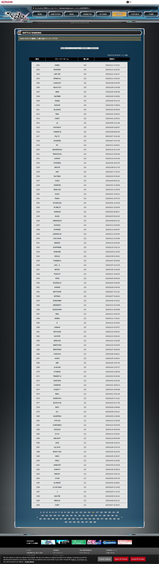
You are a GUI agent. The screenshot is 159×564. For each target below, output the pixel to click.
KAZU (57, 194)
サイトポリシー (58, 552)
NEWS (40, 14)
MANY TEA (57, 452)
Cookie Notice (29, 562)
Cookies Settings (105, 559)
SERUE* (57, 243)
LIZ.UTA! (57, 447)
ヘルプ (29, 550)
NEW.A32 (57, 341)
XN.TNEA (57, 176)
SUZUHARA (57, 309)
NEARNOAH (57, 150)
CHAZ (57, 181)
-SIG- (57, 172)
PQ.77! (57, 136)
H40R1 (57, 65)
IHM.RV (57, 474)
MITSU (57, 269)
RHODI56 (57, 70)
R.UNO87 (57, 483)
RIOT (57, 407)
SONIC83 (57, 185)
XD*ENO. (57, 296)
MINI (57, 92)
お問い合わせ (110, 552)
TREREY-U (57, 376)
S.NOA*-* (57, 389)
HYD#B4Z (57, 163)
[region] (79, 559)
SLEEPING (57, 416)
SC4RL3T (57, 207)
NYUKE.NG (57, 203)
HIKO (57, 456)
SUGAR (57, 105)
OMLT (57, 460)
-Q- (57, 123)
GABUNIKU (57, 425)
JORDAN (57, 212)
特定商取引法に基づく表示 (35, 552)
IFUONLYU (57, 283)
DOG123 (57, 429)
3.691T (57, 118)
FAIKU (57, 198)
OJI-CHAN (57, 238)
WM (57, 363)
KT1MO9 (57, 372)
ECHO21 (57, 225)
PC (57, 145)
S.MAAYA (57, 354)
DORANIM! (57, 301)
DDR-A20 (57, 189)
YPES (57, 278)
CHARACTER (87, 14)
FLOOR (151, 14)
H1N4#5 (57, 287)
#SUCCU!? (57, 87)
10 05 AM (57, 367)
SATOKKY (57, 127)
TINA (57, 114)
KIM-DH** (57, 438)
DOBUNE (57, 252)
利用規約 (56, 550)
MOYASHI (57, 332)
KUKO (57, 358)
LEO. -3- (57, 265)
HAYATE (57, 336)
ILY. (57, 412)
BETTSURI (57, 292)
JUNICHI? (57, 465)
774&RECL (57, 261)
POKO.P (57, 274)
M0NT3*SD (57, 345)
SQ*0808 (57, 96)
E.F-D (57, 434)
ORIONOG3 (57, 221)
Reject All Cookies (121, 559)
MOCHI (57, 167)
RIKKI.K (57, 500)
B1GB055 (57, 141)
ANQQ (57, 101)
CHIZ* (57, 505)
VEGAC (57, 256)
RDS (57, 314)
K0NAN (57, 327)
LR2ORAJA (57, 234)
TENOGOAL (57, 154)
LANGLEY (57, 83)
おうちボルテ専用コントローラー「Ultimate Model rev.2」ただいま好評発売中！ (62, 8)
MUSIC (71, 14)
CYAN (57, 478)
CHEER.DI (57, 132)
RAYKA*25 (57, 403)
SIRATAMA (57, 349)
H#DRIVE (57, 385)
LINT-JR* (57, 74)
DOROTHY (57, 398)
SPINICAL (57, 78)
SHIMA (57, 318)
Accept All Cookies (138, 559)
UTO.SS (57, 421)
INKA (57, 394)
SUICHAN (57, 381)
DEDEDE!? (57, 305)
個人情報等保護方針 (86, 550)
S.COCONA (57, 487)
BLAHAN (57, 110)
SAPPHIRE (57, 247)
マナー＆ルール (84, 552)
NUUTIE (57, 496)
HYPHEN (57, 229)
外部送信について (112, 550)
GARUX (57, 158)
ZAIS (57, 443)
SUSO (57, 216)
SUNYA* (57, 469)
